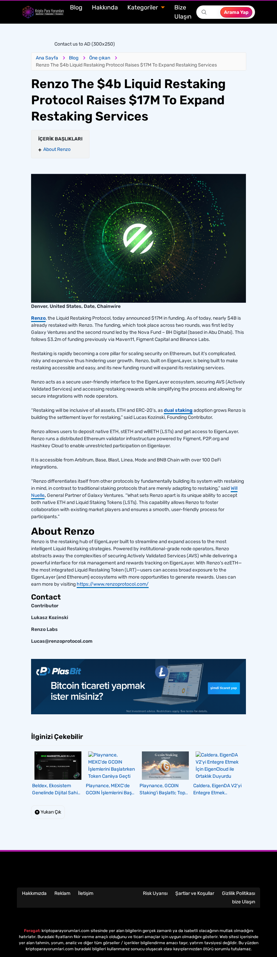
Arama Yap (236, 12)
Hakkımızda (34, 893)
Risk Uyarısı (155, 893)
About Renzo (57, 149)
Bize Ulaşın (183, 12)
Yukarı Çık (50, 812)
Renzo (38, 318)
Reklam (62, 893)
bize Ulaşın (243, 902)
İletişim (85, 893)
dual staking (178, 410)
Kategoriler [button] (143, 7)
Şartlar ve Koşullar (194, 893)
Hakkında (105, 7)
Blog (76, 7)
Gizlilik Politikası (238, 893)
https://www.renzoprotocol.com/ (113, 584)
